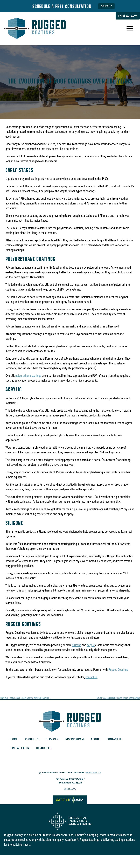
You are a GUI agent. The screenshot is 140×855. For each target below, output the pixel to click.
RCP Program (74, 739)
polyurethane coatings (28, 375)
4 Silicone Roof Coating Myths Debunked (24, 698)
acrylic (91, 645)
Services (52, 739)
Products (32, 739)
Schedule (106, 6)
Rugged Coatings (118, 669)
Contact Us (114, 739)
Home (14, 739)
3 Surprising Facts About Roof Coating (118, 698)
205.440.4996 (70, 789)
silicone (76, 645)
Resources (43, 748)
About (95, 739)
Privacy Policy (93, 772)
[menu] (130, 29)
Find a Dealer (19, 748)
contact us (91, 677)
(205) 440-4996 (127, 16)
